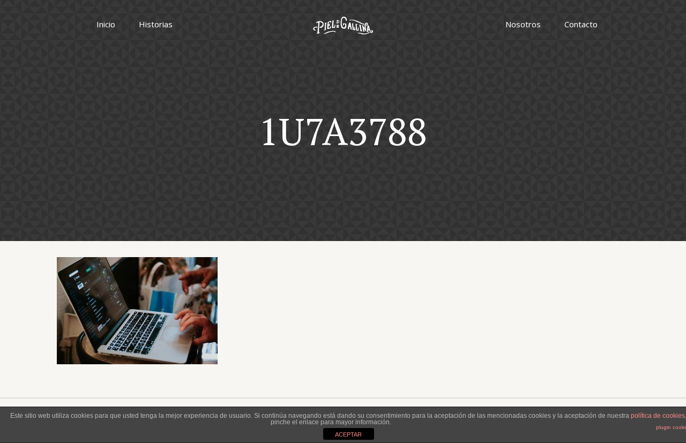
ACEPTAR (348, 434)
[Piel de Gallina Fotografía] (342, 24)
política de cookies (658, 415)
